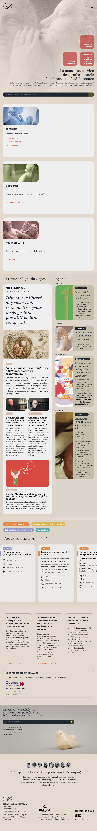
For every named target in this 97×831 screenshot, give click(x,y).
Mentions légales (81, 819)
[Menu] (92, 7)
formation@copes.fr (10, 808)
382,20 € (58, 587)
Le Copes (12, 259)
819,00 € (11, 571)
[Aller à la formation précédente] (41, 538)
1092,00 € (88, 586)
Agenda (61, 279)
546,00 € (49, 587)
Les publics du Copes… (14, 663)
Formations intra (15, 142)
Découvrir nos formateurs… (47, 663)
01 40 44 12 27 (8, 806)
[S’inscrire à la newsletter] (72, 722)
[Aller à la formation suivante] (46, 538)
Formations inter (15, 138)
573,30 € (19, 571)
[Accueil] (7, 6)
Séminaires (13, 145)
